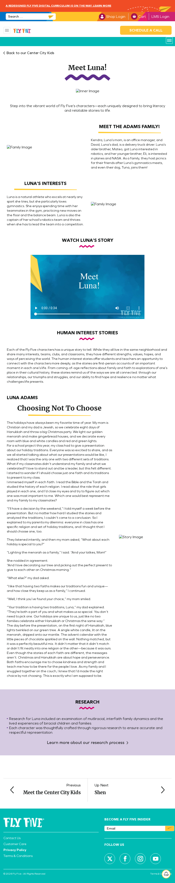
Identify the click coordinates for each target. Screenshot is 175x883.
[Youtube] (155, 859)
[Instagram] (140, 859)
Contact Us (12, 838)
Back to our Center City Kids (30, 53)
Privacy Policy (14, 850)
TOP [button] (166, 875)
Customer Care (14, 844)
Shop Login (115, 16)
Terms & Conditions (18, 856)
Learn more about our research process (85, 743)
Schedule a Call (145, 30)
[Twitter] (110, 859)
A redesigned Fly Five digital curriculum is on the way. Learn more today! (58, 10)
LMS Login (160, 16)
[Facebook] (125, 859)
